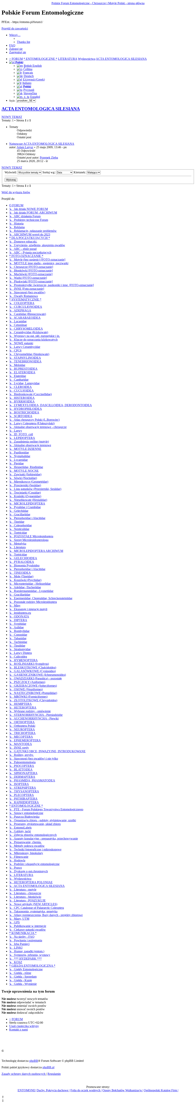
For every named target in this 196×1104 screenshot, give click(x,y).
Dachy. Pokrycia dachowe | (53, 1090)
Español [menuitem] (35, 96)
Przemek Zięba (49, 157)
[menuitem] (23, 42)
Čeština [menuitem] (27, 69)
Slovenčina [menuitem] (30, 93)
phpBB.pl (48, 1067)
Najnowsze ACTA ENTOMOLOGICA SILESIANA (41, 143)
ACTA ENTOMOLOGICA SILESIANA (41, 108)
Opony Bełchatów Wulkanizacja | (122, 1090)
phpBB (33, 1060)
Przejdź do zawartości (15, 28)
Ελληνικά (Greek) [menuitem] (34, 79)
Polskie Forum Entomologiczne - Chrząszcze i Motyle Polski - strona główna (98, 3)
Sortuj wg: (49, 172)
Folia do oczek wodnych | (86, 1090)
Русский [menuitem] (28, 89)
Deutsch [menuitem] (29, 76)
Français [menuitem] (28, 72)
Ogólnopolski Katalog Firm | (161, 1090)
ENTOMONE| (27, 1090)
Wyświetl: (11, 172)
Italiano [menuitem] (26, 83)
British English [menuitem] (33, 65)
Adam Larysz (25, 147)
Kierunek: (80, 172)
